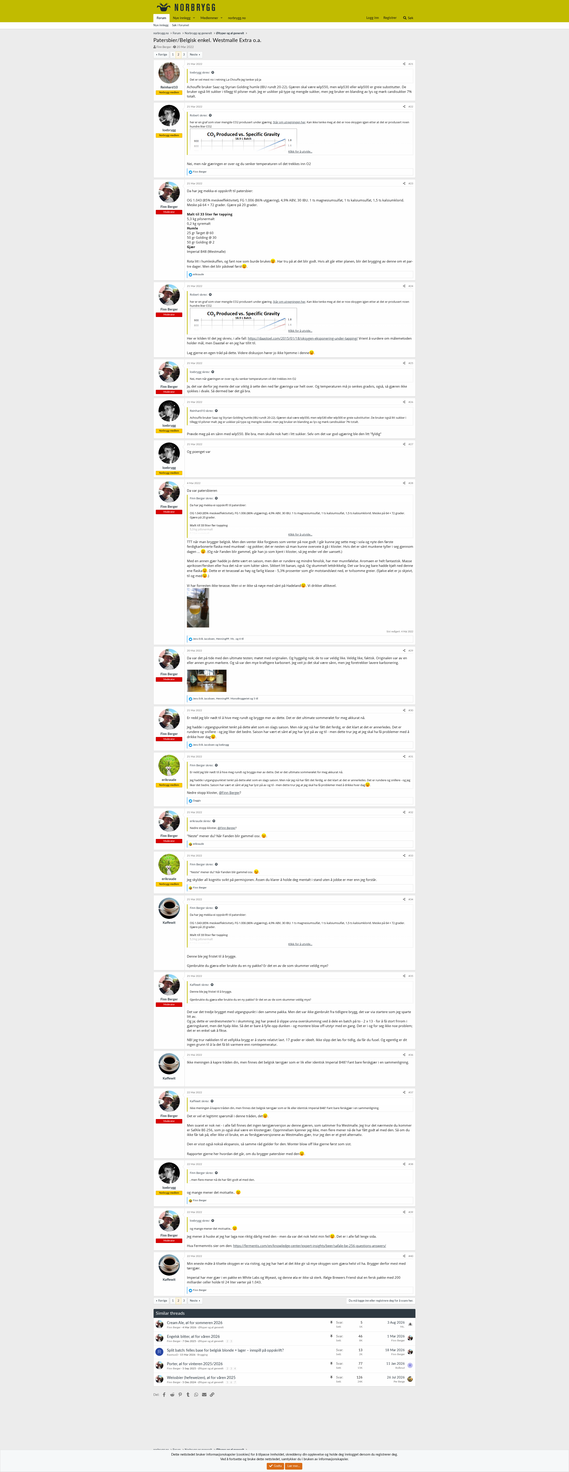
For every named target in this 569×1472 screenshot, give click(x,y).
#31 (411, 756)
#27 (411, 444)
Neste (194, 54)
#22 (411, 106)
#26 (411, 402)
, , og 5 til (225, 698)
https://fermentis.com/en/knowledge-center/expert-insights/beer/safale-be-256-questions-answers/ (309, 1245)
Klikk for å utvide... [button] (300, 151)
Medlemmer (209, 18)
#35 (411, 976)
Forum (161, 18)
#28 (411, 483)
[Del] (404, 64)
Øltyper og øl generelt (211, 1327)
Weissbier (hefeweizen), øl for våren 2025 (201, 1378)
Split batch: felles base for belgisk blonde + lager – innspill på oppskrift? (225, 1350)
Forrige (162, 54)
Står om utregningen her (289, 122)
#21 (411, 64)
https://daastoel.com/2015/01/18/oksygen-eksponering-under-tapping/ (303, 338)
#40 (411, 1256)
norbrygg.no (237, 18)
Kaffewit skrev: (199, 985)
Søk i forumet (180, 25)
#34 (411, 899)
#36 (411, 1055)
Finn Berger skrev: (201, 498)
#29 (411, 650)
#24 (411, 286)
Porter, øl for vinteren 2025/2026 (195, 1364)
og (211, 744)
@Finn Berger (229, 792)
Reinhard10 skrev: (201, 411)
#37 (411, 1092)
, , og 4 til (218, 638)
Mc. (402, 1326)
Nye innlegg (181, 18)
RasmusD (172, 1354)
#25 (411, 363)
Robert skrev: (198, 115)
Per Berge (399, 1381)
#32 (411, 812)
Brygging (202, 1354)
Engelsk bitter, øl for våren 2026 (193, 1337)
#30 (411, 710)
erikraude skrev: (200, 821)
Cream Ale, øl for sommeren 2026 (194, 1323)
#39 (411, 1212)
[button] (194, 18)
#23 (411, 183)
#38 (411, 1164)
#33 (411, 855)
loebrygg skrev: (200, 72)
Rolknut (400, 1367)
